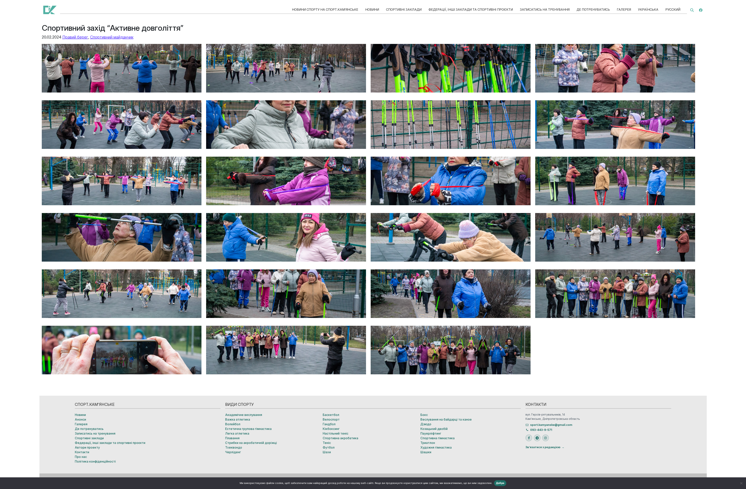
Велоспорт (331, 419)
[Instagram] (545, 438)
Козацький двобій (434, 429)
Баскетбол (331, 415)
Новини (372, 9)
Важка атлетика (237, 419)
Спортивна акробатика (340, 438)
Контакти (82, 452)
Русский (672, 9)
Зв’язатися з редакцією (543, 447)
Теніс (327, 443)
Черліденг (233, 452)
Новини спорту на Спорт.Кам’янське (325, 9)
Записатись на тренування (545, 9)
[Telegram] (537, 438)
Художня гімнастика (436, 447)
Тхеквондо (233, 447)
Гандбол (329, 424)
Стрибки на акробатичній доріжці (251, 443)
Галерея (624, 9)
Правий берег (75, 37)
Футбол (329, 447)
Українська (648, 9)
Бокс (424, 415)
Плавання (232, 438)
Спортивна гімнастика (437, 438)
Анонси (80, 419)
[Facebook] (700, 9)
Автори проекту (87, 447)
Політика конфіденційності (95, 461)
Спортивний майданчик (111, 37)
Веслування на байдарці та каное (446, 419)
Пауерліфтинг (430, 433)
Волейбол (232, 424)
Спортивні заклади (404, 9)
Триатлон (427, 443)
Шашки (425, 452)
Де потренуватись (593, 9)
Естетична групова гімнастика (248, 429)
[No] (741, 483)
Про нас (81, 457)
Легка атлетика (237, 433)
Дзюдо (425, 424)
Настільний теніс (335, 433)
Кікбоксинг (331, 429)
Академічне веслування (243, 415)
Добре (500, 483)
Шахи (327, 452)
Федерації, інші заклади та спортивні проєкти (471, 9)
